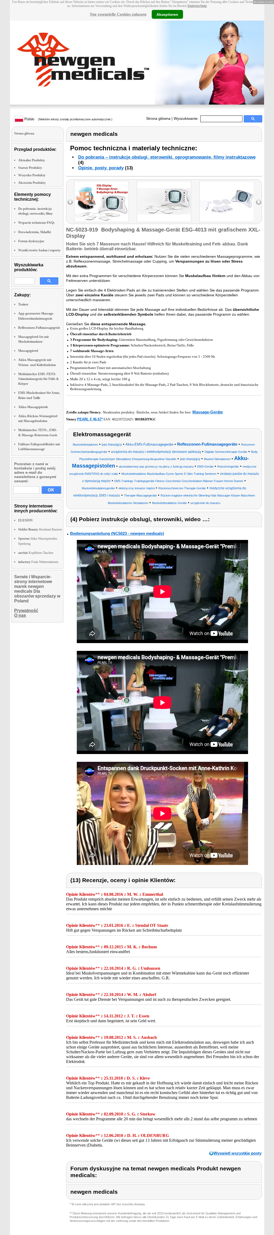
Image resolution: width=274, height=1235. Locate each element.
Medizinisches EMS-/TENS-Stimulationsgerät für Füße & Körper (38, 379)
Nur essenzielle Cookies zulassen (118, 14)
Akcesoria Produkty (32, 183)
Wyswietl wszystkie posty (237, 1153)
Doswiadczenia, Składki (34, 232)
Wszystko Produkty (31, 175)
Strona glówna (158, 118)
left (70, 202)
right (258, 202)
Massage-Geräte (207, 412)
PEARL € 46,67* (90, 419)
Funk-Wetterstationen (38, 562)
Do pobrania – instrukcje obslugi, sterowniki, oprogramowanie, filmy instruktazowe (167, 157)
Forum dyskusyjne (31, 241)
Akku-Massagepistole (33, 407)
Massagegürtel (28, 351)
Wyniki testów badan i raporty (39, 250)
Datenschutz (197, 6)
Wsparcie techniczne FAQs (36, 223)
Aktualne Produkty (31, 160)
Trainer (23, 304)
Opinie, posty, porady (101, 167)
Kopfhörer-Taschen (35, 553)
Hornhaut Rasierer (40, 529)
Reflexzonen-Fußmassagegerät (39, 328)
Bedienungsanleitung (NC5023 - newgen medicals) (117, 533)
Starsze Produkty (30, 168)
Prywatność (26, 610)
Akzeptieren (167, 14)
